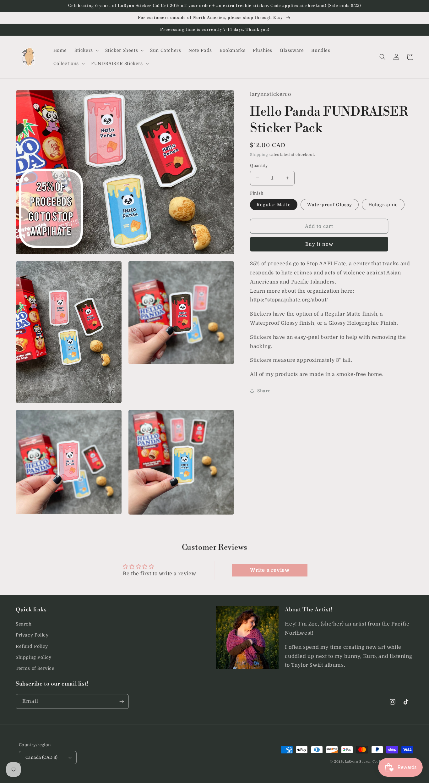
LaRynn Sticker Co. (361, 761)
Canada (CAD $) (41, 757)
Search (24, 623)
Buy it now (319, 244)
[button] (86, 50)
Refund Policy (32, 646)
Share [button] (263, 390)
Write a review (269, 570)
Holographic (383, 204)
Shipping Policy (34, 657)
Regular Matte (274, 204)
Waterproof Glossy (329, 204)
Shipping (259, 154)
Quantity (259, 165)
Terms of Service (35, 668)
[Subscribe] (121, 701)
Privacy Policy (32, 634)
